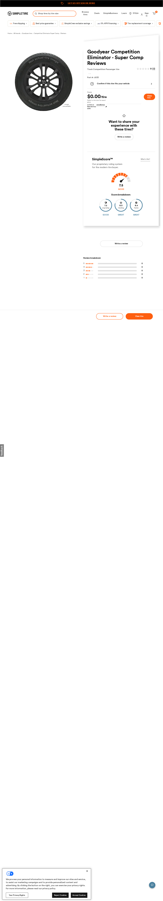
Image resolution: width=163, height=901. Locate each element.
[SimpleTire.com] (18, 13)
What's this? (145, 159)
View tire (149, 97)
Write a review (121, 244)
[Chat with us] (152, 885)
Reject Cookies (60, 895)
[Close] (87, 871)
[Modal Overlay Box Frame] (81, 3)
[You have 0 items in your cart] (153, 13)
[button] (121, 84)
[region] (46, 884)
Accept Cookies (79, 895)
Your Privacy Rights (17, 895)
